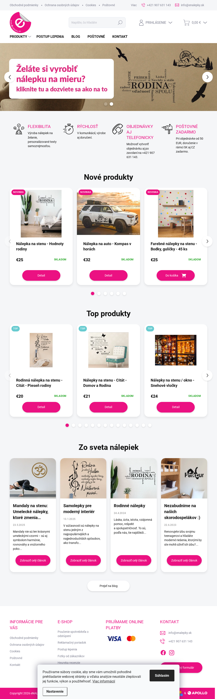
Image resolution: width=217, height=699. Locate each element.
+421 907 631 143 (180, 641)
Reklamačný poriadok (72, 642)
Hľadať (120, 22)
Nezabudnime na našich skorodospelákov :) (182, 511)
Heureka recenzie (69, 662)
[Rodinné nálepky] (134, 478)
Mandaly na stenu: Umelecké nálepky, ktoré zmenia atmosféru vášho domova (30, 512)
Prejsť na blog (109, 586)
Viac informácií (103, 681)
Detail (41, 275)
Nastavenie (55, 691)
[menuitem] (21, 36)
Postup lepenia (67, 649)
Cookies (91, 5)
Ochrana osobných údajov (62, 5)
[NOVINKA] (41, 215)
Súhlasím (162, 676)
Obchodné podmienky (24, 5)
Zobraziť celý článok (33, 560)
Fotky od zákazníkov (71, 656)
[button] (8, 77)
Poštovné (108, 5)
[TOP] (41, 352)
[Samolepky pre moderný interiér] (83, 478)
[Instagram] (171, 652)
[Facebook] (163, 652)
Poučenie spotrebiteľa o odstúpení (73, 634)
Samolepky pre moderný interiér (79, 508)
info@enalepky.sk (180, 632)
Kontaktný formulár (181, 667)
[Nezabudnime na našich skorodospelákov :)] (184, 478)
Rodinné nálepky (129, 505)
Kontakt (15, 665)
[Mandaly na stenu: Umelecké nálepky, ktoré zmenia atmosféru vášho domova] (33, 478)
